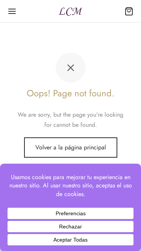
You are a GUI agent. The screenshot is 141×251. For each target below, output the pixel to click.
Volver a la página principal (70, 147)
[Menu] (12, 11)
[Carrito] (128, 11)
